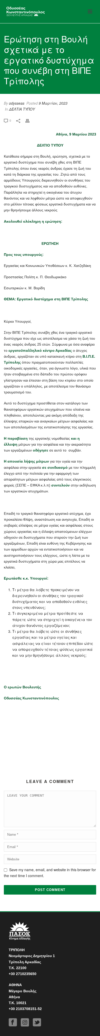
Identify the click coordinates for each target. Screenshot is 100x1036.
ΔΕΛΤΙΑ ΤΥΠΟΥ (22, 109)
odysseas (16, 103)
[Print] (30, 120)
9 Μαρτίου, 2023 (53, 103)
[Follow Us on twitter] (37, 1022)
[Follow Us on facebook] (13, 1022)
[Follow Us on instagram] (25, 1022)
